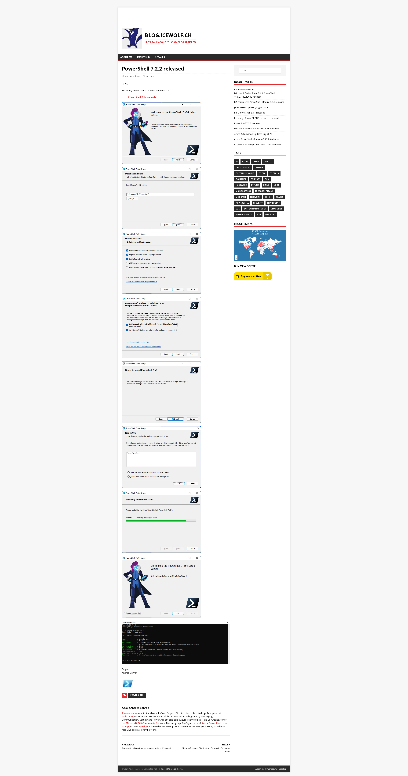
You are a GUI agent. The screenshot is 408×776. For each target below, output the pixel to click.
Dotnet (259, 167)
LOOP (276, 185)
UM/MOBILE (276, 208)
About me (259, 769)
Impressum (271, 769)
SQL (238, 208)
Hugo (160, 769)
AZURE (245, 161)
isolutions (127, 716)
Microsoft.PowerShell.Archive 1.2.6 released (256, 128)
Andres (126, 713)
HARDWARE (241, 185)
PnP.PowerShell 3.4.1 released (249, 112)
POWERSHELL (242, 203)
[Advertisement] (204, 14)
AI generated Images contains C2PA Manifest (257, 144)
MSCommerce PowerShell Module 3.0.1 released (259, 101)
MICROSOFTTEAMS (264, 191)
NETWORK (255, 197)
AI (237, 161)
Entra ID (274, 173)
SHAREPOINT (273, 203)
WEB (259, 214)
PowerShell (136, 695)
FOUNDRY (255, 179)
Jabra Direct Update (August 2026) (251, 107)
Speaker (143, 726)
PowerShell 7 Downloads (142, 97)
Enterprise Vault (245, 173)
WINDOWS (270, 214)
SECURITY (258, 203)
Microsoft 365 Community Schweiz (145, 723)
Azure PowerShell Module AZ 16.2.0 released (257, 139)
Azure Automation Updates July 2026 (253, 133)
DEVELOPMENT (243, 167)
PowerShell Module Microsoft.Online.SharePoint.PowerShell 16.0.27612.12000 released (254, 93)
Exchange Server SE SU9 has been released (256, 118)
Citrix (256, 161)
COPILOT (268, 161)
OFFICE (268, 197)
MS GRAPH (241, 197)
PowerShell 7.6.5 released (247, 123)
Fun (267, 179)
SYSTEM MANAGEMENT (255, 208)
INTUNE (255, 185)
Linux (266, 185)
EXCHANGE (241, 179)
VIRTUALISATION (244, 214)
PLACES (279, 197)
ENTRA (262, 173)
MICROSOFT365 (243, 191)
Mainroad (171, 769)
